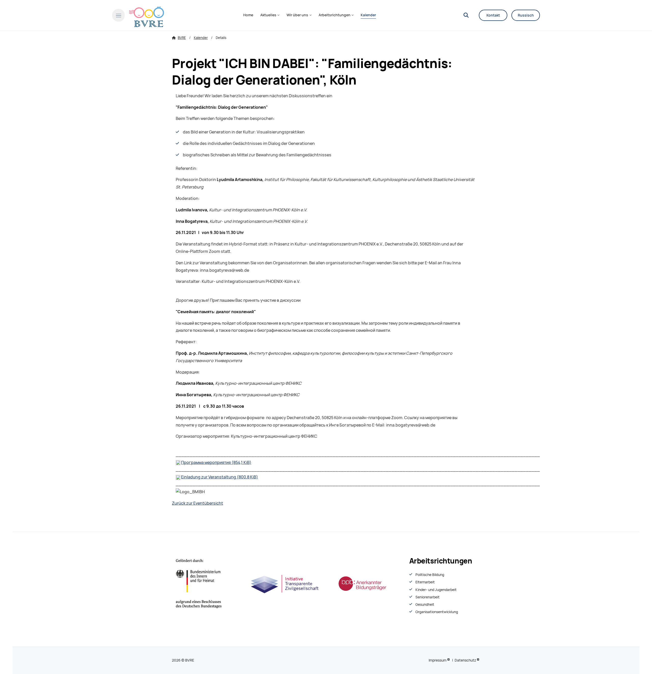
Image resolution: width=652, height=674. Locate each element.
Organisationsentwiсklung (436, 612)
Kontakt (493, 15)
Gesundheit (424, 604)
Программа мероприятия (216, 462)
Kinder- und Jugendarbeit (436, 589)
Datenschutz (465, 660)
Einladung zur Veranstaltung (219, 477)
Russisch (526, 15)
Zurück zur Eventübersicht (197, 503)
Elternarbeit (425, 582)
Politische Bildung (429, 574)
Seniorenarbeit (427, 597)
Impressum (437, 660)
